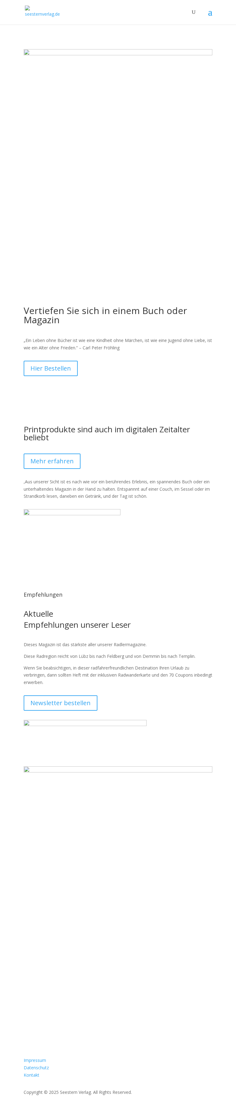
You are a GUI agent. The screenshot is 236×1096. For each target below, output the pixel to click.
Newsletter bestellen (60, 703)
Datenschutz (36, 1067)
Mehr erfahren (52, 461)
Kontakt (31, 1075)
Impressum (35, 1060)
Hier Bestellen (50, 368)
